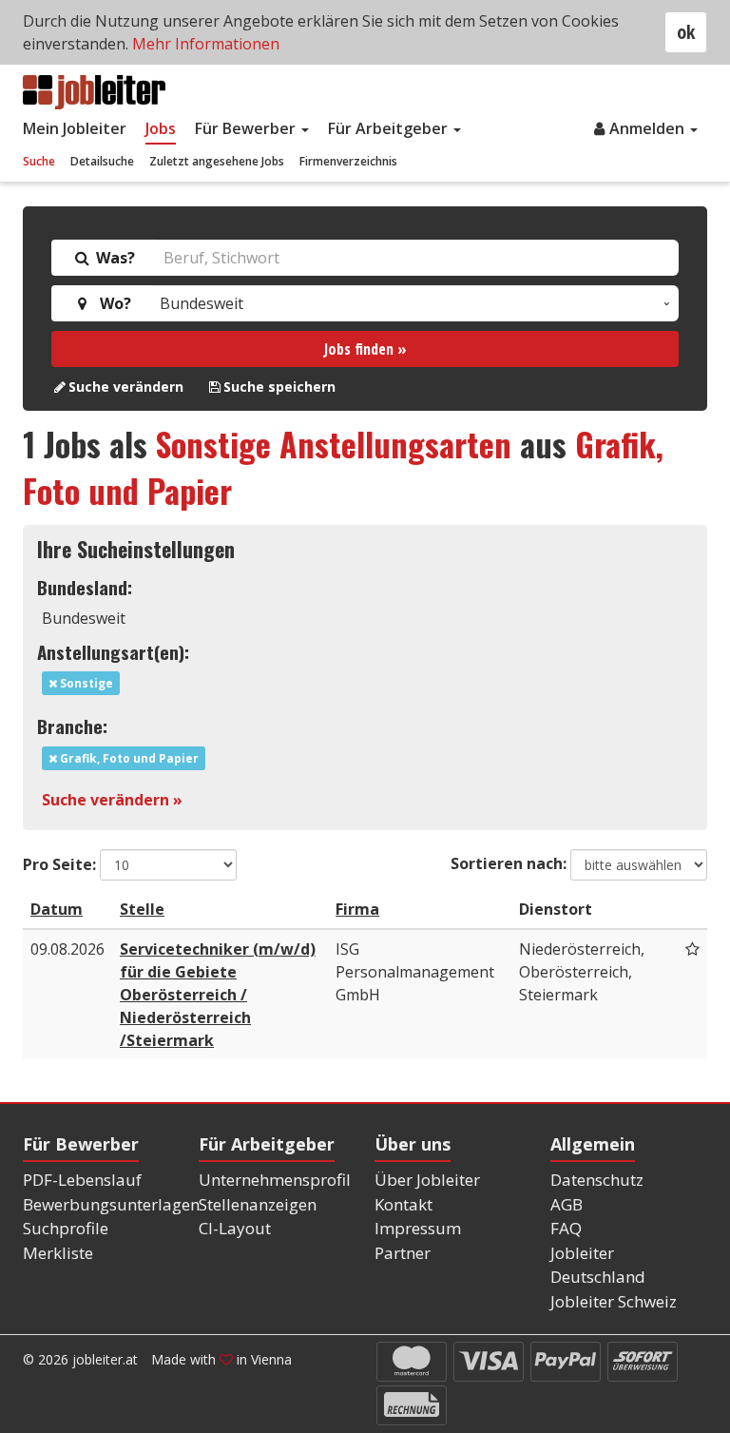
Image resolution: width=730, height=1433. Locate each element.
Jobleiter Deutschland (597, 1265)
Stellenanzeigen (258, 1204)
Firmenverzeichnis (348, 161)
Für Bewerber (247, 128)
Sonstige (85, 683)
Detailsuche (102, 161)
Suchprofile (65, 1228)
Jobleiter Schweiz (613, 1301)
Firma (357, 909)
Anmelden (648, 128)
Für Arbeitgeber (389, 128)
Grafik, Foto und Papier (128, 758)
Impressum (418, 1228)
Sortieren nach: (509, 863)
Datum (56, 909)
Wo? (111, 303)
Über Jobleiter (427, 1180)
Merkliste (58, 1253)
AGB (566, 1204)
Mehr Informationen (205, 43)
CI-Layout (235, 1228)
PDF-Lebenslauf (82, 1180)
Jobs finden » (365, 349)
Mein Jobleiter (74, 128)
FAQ (566, 1228)
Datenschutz (597, 1180)
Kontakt (403, 1204)
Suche (39, 161)
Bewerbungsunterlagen (111, 1204)
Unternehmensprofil (275, 1180)
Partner (403, 1253)
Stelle (142, 909)
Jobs (160, 128)
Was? (113, 257)
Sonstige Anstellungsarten (333, 443)
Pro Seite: (59, 864)
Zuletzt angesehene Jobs (216, 161)
